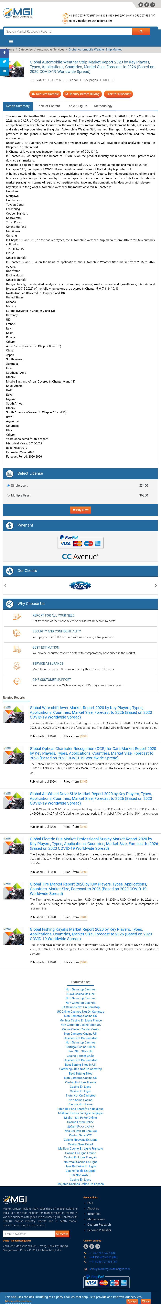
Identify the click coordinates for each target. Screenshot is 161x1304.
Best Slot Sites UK (80, 1051)
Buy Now (82, 510)
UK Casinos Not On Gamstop (80, 1007)
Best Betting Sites (80, 1073)
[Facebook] (4, 53)
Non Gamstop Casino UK (80, 1016)
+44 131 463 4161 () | (112, 15)
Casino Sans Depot (80, 1144)
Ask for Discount (118, 94)
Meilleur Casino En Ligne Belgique (80, 1113)
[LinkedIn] (4, 71)
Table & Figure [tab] (77, 106)
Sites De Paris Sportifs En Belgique (80, 1109)
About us (93, 1208)
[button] (5, 586)
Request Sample (47, 94)
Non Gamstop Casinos (80, 989)
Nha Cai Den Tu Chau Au (81, 1131)
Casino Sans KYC (80, 1135)
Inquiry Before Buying (84, 94)
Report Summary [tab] (18, 106)
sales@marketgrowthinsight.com (90, 21)
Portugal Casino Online (81, 1047)
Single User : (19, 485)
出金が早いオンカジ (80, 1126)
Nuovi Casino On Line (80, 994)
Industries (93, 1214)
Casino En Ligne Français (80, 1157)
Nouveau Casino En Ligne (80, 1162)
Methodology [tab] (103, 106)
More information (18, 1301)
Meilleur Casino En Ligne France (80, 1020)
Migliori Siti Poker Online (80, 1118)
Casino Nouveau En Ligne (80, 1140)
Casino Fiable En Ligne (80, 1171)
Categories (25, 49)
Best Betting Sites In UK (80, 1064)
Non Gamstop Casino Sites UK (80, 1025)
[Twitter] (4, 62)
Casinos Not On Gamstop (80, 1038)
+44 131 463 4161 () (103, 1257)
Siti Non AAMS (80, 1175)
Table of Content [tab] (48, 106)
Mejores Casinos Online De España (81, 1184)
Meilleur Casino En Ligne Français (80, 1148)
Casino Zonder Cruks (80, 1056)
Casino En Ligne (80, 1086)
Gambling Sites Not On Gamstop (80, 1069)
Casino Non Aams (80, 1104)
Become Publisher (99, 1230)
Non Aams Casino (80, 1100)
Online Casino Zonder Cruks (80, 1029)
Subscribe (62, 1233)
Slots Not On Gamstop (80, 1095)
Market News (96, 1219)
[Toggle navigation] (11, 41)
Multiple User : (21, 495)
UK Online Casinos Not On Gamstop (80, 1011)
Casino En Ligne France (80, 1082)
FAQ (90, 1203)
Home (10, 49)
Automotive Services (50, 49)
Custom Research (99, 1224)
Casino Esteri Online (80, 1122)
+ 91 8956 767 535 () (141, 15)
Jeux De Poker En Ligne (80, 1166)
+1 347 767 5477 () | (83, 15)
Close (145, 1301)
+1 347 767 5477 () (102, 1252)
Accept (132, 1301)
